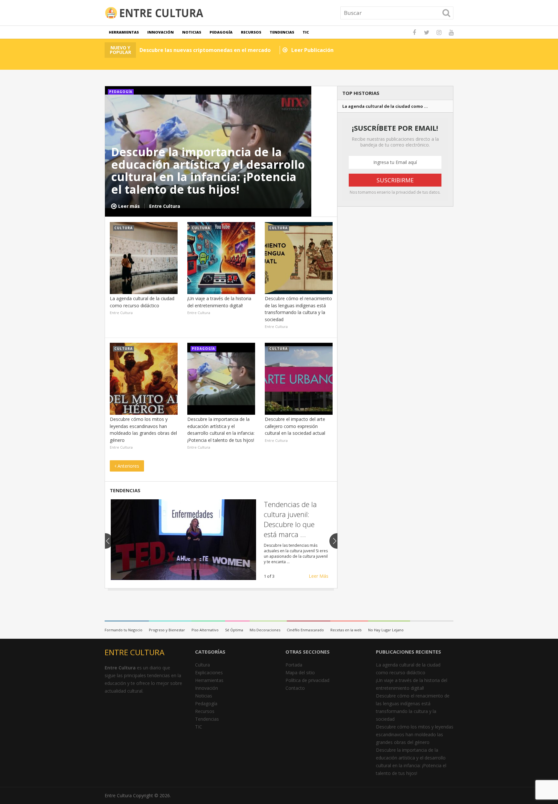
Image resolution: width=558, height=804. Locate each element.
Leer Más (318, 576)
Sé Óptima (234, 629)
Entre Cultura (118, 795)
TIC (306, 32)
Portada (293, 665)
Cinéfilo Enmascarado (305, 629)
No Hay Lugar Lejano (386, 629)
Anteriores (127, 466)
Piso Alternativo (205, 629)
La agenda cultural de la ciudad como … (385, 106)
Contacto (295, 688)
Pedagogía (221, 32)
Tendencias (282, 32)
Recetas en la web (346, 629)
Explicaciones (209, 672)
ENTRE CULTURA (134, 652)
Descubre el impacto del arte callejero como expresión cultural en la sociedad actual (295, 426)
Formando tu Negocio (123, 629)
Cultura (202, 665)
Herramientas (124, 32)
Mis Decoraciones (265, 629)
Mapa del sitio (300, 672)
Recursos (251, 32)
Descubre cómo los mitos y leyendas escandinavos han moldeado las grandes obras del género (414, 734)
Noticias (191, 32)
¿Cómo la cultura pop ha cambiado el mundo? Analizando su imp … (295, 519)
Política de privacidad (307, 680)
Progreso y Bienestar (167, 629)
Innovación (160, 32)
